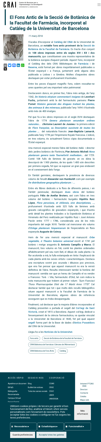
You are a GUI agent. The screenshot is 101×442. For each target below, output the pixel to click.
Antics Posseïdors (84, 322)
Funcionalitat (76, 426)
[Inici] (24, 4)
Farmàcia (83, 63)
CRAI (70, 42)
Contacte (84, 393)
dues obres (72, 192)
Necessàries (21, 426)
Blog (30, 383)
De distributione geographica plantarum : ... (51, 182)
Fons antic (34, 338)
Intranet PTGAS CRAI (87, 385)
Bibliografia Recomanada (13, 392)
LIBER (51, 395)
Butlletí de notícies (35, 387)
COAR (51, 383)
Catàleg (58, 42)
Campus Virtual (14, 398)
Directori (83, 389)
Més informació (82, 412)
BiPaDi (10, 387)
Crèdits (83, 396)
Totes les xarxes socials (37, 391)
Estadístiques (50, 426)
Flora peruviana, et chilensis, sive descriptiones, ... (65, 202)
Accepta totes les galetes (51, 434)
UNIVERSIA (53, 399)
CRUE (51, 387)
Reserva (32, 67)
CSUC (51, 391)
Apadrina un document (17, 383)
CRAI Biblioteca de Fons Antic (42, 351)
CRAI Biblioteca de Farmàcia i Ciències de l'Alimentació (52, 344)
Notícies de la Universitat (58, 332)
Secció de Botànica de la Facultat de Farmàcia (63, 338)
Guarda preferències (22, 434)
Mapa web (84, 400)
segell (31, 322)
